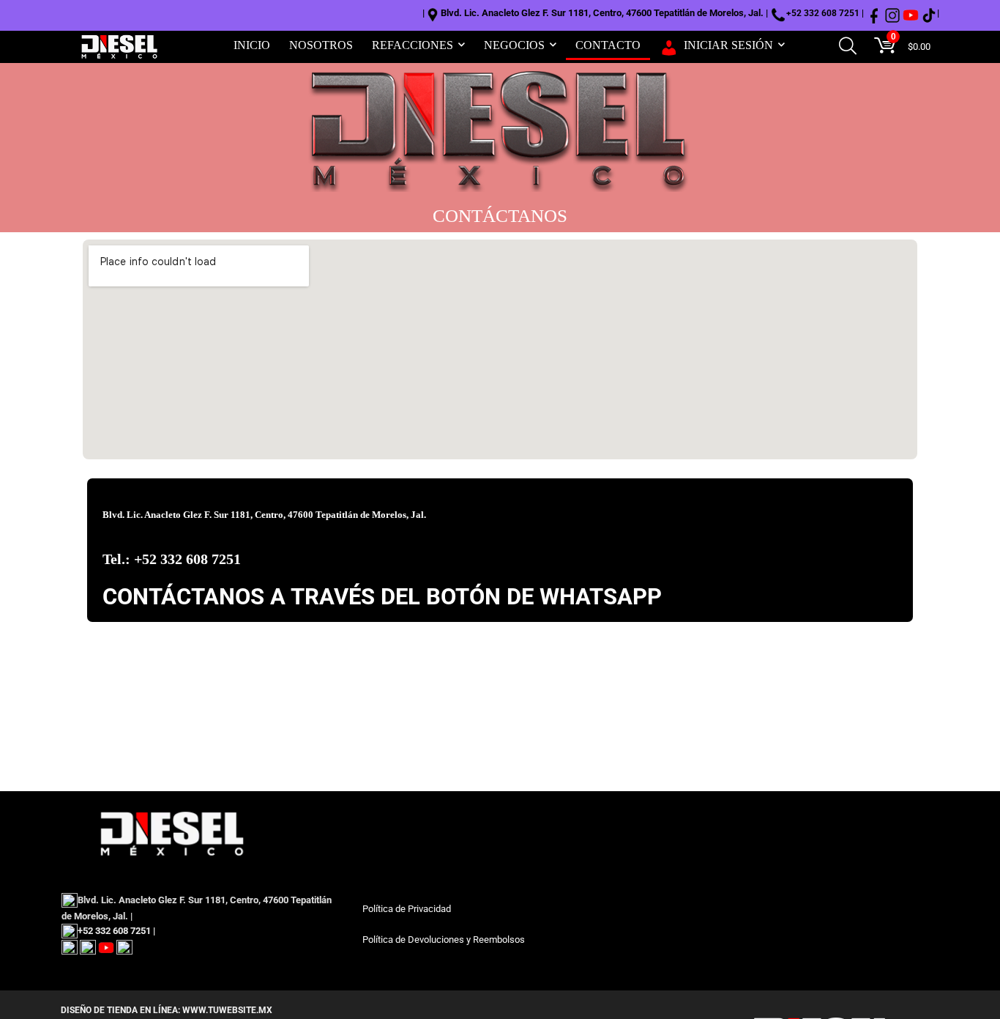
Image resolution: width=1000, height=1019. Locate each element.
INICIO (252, 45)
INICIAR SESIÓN (728, 45)
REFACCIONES (412, 45)
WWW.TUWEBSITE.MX (226, 1010)
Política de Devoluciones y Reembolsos (443, 939)
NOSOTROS (321, 45)
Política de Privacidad (406, 908)
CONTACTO (608, 45)
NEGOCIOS (514, 45)
